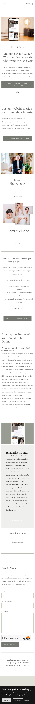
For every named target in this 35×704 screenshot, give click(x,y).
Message (5, 611)
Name (4, 591)
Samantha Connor (18, 452)
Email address (8, 601)
